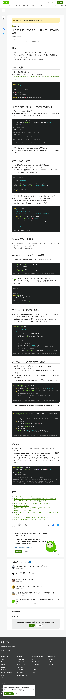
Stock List (11, 6)
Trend (5, 6)
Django (19, 36)
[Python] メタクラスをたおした (23, 510)
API (18, 678)
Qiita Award (20, 672)
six (15, 278)
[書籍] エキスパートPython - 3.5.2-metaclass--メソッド (32, 517)
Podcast (34, 672)
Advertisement (5, 678)
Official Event (26, 6)
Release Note (20, 659)
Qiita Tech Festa (21, 670)
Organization (48, 6)
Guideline (3, 667)
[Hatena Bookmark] (3, 34)
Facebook (34, 667)
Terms (3, 662)
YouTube (34, 670)
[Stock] (3, 18)
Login (53, 2)
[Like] (3, 10)
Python (14, 36)
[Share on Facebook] (3, 29)
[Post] (3, 24)
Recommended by (24, 562)
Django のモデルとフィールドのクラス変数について (30, 501)
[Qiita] (6, 2)
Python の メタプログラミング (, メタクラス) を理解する (35, 498)
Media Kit (3, 670)
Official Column (37, 6)
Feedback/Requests (6, 672)
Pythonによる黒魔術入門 (21, 505)
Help (2, 675)
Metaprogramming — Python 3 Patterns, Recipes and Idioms (33, 503)
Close (17, 693)
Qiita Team (50, 659)
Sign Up (39, 625)
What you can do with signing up (23, 547)
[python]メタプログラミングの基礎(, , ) (32, 508)
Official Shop (51, 664)
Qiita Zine (50, 662)
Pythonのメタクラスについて (23, 496)
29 (3, 13)
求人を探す (8, 694)
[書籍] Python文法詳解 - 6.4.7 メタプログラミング (29, 519)
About (2, 659)
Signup (60, 2)
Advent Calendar (21, 667)
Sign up (18, 551)
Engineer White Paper (22, 675)
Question (18, 6)
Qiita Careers (58, 6)
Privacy (3, 664)
